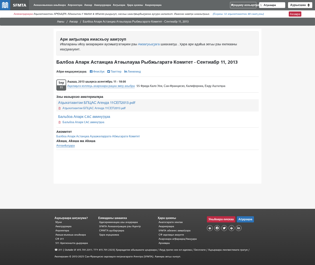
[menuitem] (50, 5)
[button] (300, 5)
